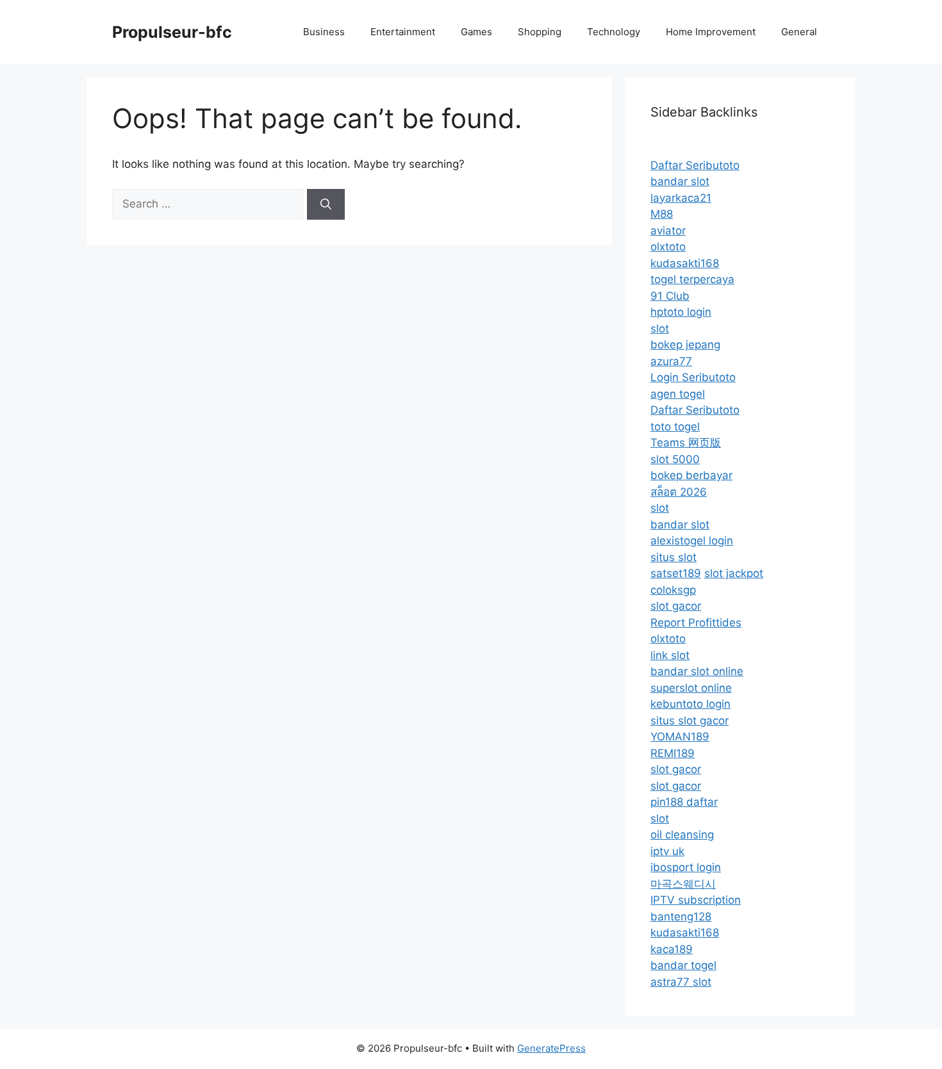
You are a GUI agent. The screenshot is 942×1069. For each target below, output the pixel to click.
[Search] (326, 204)
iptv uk (667, 851)
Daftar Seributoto (695, 165)
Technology (613, 32)
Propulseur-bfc (172, 32)
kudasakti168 (684, 263)
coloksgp (673, 589)
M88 (661, 214)
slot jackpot (733, 573)
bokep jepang (685, 344)
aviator (668, 230)
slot (659, 328)
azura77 (671, 361)
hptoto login (680, 312)
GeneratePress (551, 1048)
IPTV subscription (695, 900)
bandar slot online (696, 671)
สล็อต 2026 (678, 492)
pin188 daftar (684, 802)
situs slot (673, 557)
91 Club (670, 296)
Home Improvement (711, 32)
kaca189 (671, 949)
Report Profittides (695, 622)
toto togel (675, 426)
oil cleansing (682, 834)
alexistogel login (691, 540)
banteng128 (680, 916)
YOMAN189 (679, 736)
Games (476, 32)
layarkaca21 (680, 198)
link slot (670, 655)
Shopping (539, 32)
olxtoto (668, 246)
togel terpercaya (692, 279)
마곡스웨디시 (683, 883)
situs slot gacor (689, 720)
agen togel (677, 394)
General (799, 32)
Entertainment (402, 32)
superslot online (691, 687)
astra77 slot (680, 981)
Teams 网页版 (685, 442)
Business (324, 32)
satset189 (675, 573)
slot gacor (675, 606)
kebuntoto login (690, 704)
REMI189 (672, 753)
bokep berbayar (691, 475)
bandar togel (683, 965)
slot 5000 (675, 459)
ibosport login (685, 867)
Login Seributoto (693, 377)
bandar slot (679, 181)
